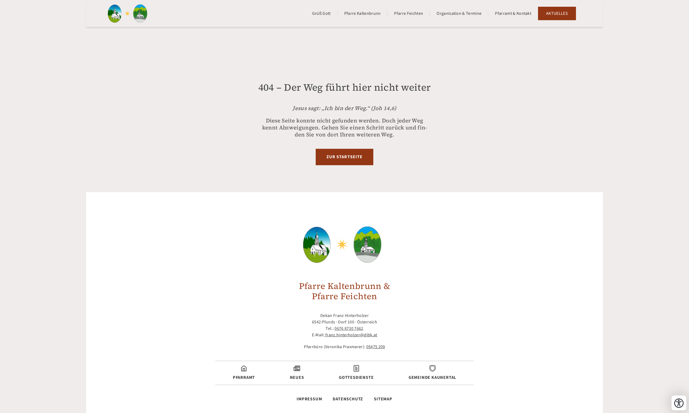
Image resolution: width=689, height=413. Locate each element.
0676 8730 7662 (349, 328)
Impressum (309, 399)
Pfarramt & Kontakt (513, 13)
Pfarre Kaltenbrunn (362, 13)
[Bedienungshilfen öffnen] (679, 403)
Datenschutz (348, 399)
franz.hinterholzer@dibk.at (351, 335)
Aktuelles (557, 13)
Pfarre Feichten (408, 13)
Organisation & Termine (459, 13)
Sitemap (383, 399)
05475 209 (375, 347)
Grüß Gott (321, 13)
